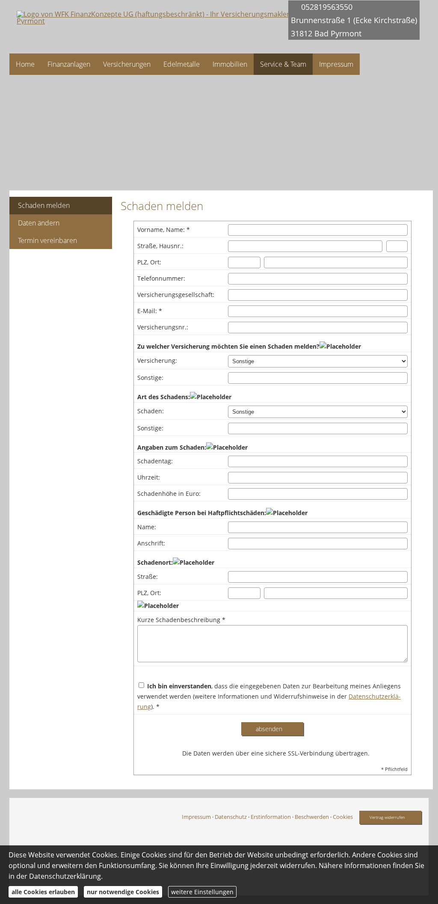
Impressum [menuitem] (336, 64)
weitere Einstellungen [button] (202, 892)
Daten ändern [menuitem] (38, 223)
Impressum (196, 817)
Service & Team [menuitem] (283, 64)
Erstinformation (271, 817)
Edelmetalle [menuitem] (181, 64)
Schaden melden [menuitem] (44, 205)
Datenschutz (231, 817)
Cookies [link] (343, 817)
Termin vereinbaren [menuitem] (47, 240)
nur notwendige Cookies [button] (123, 892)
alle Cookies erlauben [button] (43, 892)
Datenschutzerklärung (65, 876)
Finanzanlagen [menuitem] (68, 64)
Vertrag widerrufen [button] (387, 817)
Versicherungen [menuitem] (127, 64)
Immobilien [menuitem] (230, 64)
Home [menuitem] (25, 64)
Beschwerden (312, 817)
